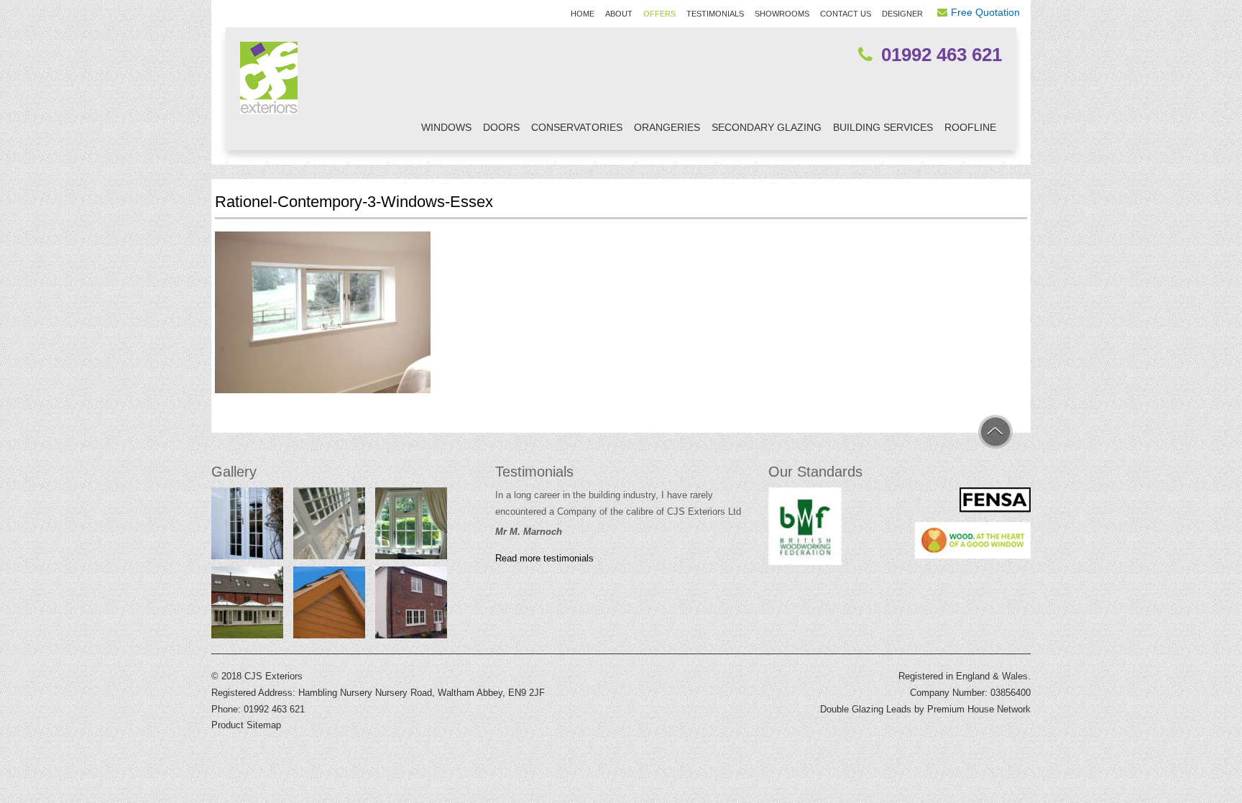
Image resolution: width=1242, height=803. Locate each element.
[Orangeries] (247, 606)
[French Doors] (247, 527)
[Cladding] (329, 606)
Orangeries (667, 127)
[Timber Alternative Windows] (411, 527)
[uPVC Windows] (411, 606)
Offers (659, 13)
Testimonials (715, 13)
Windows (446, 127)
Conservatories (576, 127)
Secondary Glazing (767, 127)
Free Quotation (985, 12)
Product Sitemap (246, 725)
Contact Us (845, 13)
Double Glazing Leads (865, 709)
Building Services (883, 127)
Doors (501, 127)
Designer (902, 13)
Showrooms (782, 13)
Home (582, 13)
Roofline (970, 127)
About (618, 13)
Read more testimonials (544, 559)
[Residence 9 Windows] (329, 527)
